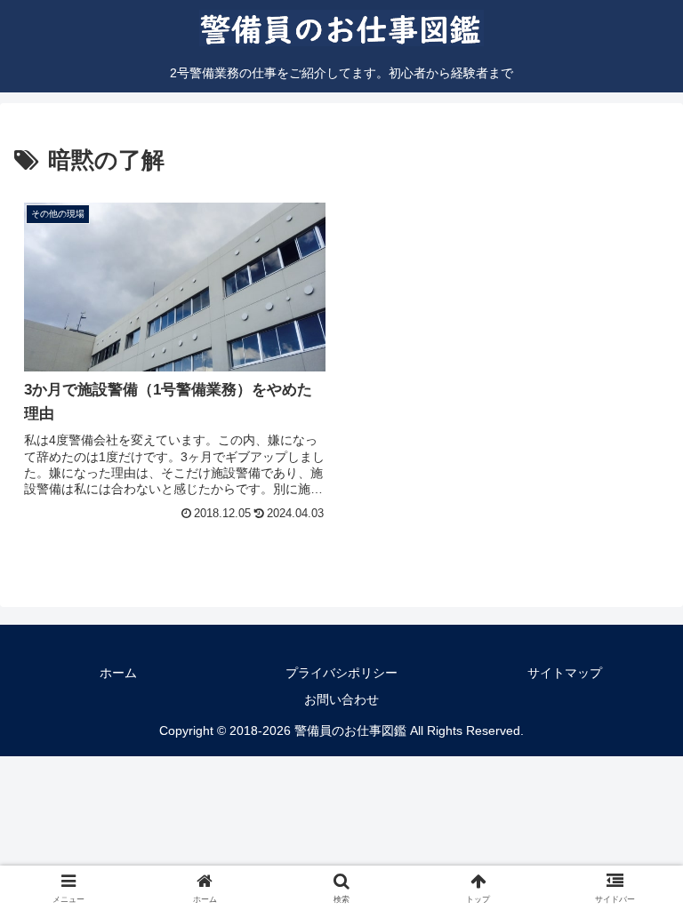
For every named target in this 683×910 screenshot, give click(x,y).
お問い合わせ (341, 699)
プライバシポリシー (341, 673)
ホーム (118, 673)
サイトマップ (564, 673)
